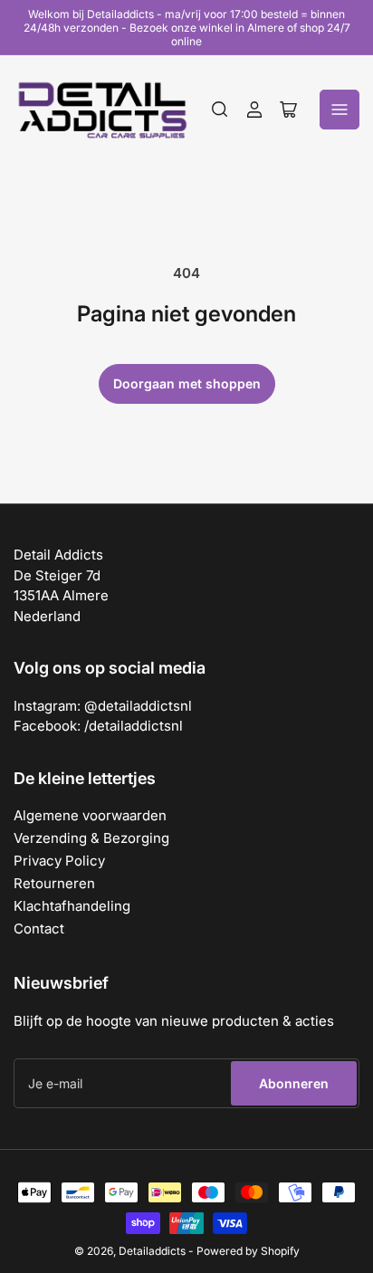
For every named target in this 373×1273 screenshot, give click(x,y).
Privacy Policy (59, 860)
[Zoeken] (220, 109)
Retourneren (54, 883)
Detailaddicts (152, 1251)
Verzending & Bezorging (91, 838)
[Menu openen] (339, 109)
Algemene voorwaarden (90, 815)
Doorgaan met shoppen (187, 383)
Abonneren (294, 1083)
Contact (39, 928)
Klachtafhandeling (72, 905)
